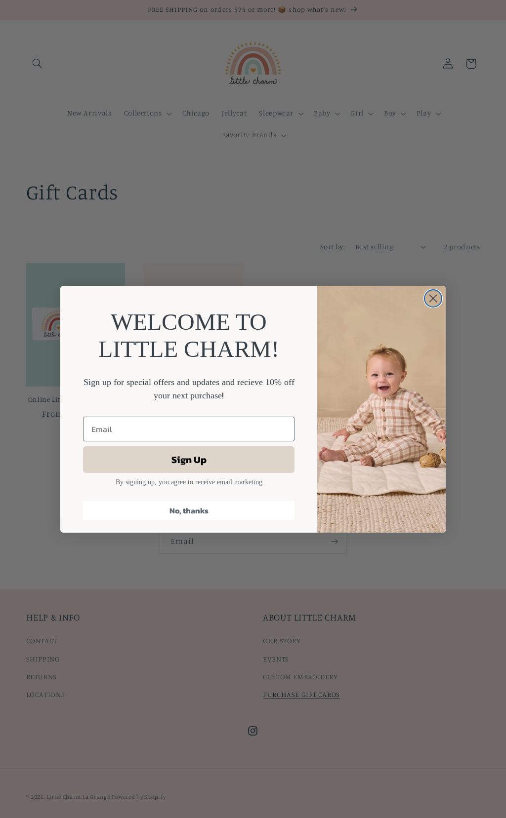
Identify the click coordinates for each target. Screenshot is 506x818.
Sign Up (189, 459)
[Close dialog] (433, 298)
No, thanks (189, 510)
